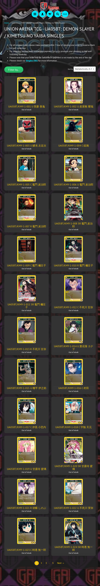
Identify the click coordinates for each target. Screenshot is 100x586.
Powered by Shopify (50, 580)
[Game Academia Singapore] (50, 5)
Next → (60, 563)
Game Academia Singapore (49, 576)
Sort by (70, 69)
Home (6, 23)
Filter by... (13, 69)
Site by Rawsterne (50, 578)
